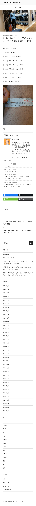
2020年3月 (6, 346)
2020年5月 (6, 339)
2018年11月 (6, 403)
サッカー (5, 432)
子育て (5, 446)
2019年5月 (6, 382)
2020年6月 (6, 336)
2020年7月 (6, 332)
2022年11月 (6, 293)
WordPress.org (7, 489)
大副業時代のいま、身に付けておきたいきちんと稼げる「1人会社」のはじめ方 (18, 185)
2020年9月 (6, 325)
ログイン (5, 479)
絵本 (4, 461)
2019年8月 (6, 371)
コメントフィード (8, 486)
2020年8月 (6, 328)
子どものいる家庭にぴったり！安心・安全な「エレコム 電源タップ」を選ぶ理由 (18, 178)
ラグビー (5, 443)
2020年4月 (6, 343)
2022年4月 (6, 303)
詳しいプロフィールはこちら (20, 157)
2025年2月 (6, 286)
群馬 (4, 464)
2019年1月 (6, 396)
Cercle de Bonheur (12, 2)
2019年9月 (6, 368)
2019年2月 (6, 393)
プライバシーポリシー (11, 171)
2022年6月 (6, 296)
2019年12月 (6, 357)
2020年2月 (6, 350)
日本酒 (5, 454)
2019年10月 (6, 364)
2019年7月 (6, 375)
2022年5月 (6, 300)
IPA (4, 421)
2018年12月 (6, 400)
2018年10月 (6, 407)
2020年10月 (6, 321)
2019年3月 (6, 389)
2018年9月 (6, 411)
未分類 (14, 163)
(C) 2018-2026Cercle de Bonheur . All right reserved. (17, 502)
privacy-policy (8, 166)
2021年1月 (6, 311)
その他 (5, 425)
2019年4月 (6, 386)
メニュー (19, 7)
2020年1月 (6, 353)
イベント (5, 429)
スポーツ (5, 436)
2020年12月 (6, 314)
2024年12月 (6, 289)
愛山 (4, 450)
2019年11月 (6, 361)
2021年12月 (6, 307)
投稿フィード (6, 482)
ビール (5, 439)
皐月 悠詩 (14, 35)
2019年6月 (6, 378)
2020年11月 (6, 318)
